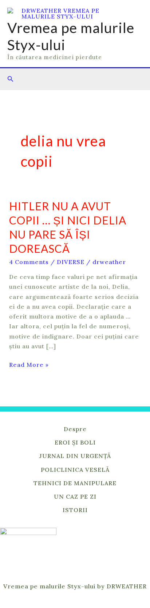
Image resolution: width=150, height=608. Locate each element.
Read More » (29, 364)
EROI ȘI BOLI (75, 442)
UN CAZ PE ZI (75, 496)
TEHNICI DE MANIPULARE (75, 483)
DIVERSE (70, 262)
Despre (75, 429)
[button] (10, 79)
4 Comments (29, 262)
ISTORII (75, 510)
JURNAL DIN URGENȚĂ (75, 455)
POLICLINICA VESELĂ (75, 469)
